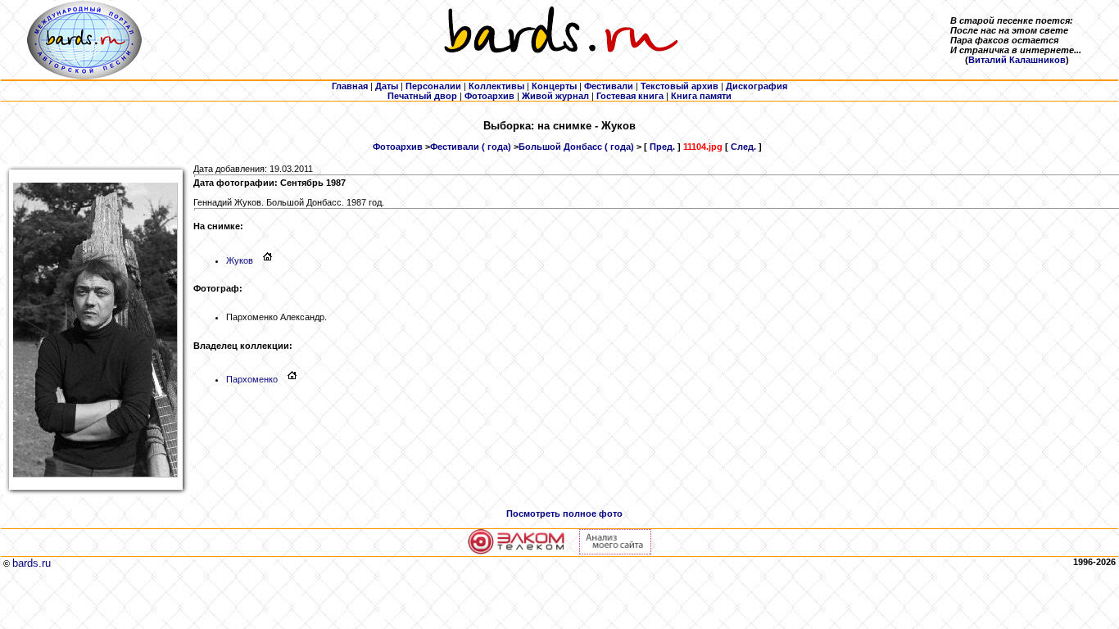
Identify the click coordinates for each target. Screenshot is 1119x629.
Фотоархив (398, 147)
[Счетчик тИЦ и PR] (615, 551)
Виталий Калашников (1017, 60)
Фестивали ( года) (470, 147)
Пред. (662, 147)
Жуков (239, 260)
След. (743, 147)
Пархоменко (252, 379)
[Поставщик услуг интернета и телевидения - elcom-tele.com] (516, 551)
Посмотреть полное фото (564, 513)
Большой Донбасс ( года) (576, 147)
